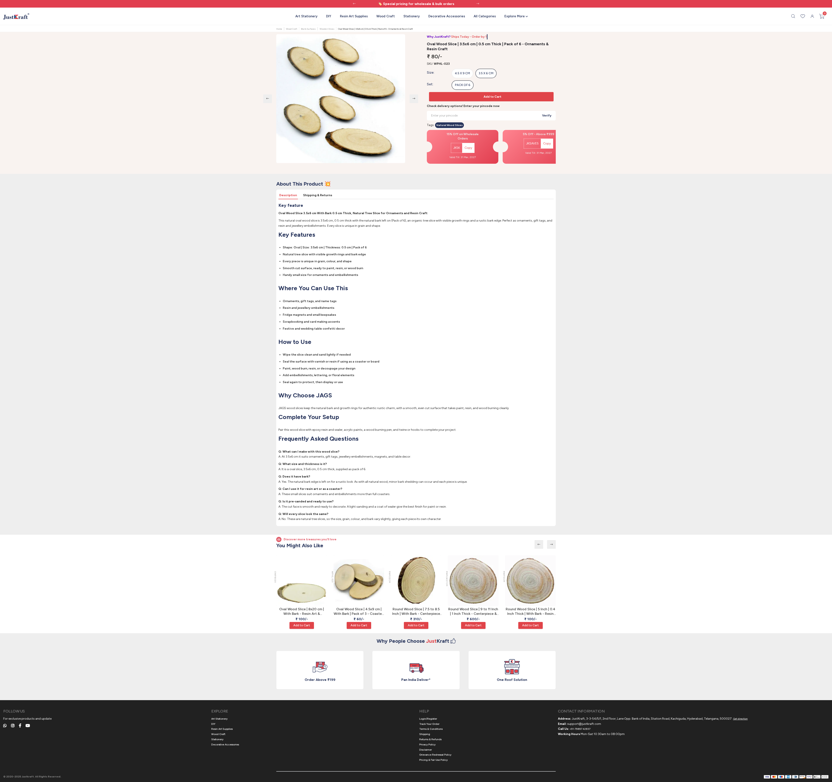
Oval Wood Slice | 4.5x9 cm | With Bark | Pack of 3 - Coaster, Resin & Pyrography (359, 611)
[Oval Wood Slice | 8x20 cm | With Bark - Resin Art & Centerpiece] (301, 580)
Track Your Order (429, 723)
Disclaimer (425, 749)
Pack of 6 (462, 85)
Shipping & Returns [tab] (317, 195)
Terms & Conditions (431, 728)
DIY (328, 16)
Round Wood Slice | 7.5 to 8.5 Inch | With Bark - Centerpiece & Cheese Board (416, 611)
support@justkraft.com (584, 724)
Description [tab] (288, 195)
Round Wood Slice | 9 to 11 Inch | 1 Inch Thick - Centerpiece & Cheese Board (473, 611)
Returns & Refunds (430, 739)
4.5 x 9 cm (462, 73)
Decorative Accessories (446, 16)
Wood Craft (385, 16)
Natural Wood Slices (449, 125)
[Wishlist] (802, 16)
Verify (546, 115)
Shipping (424, 734)
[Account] (812, 16)
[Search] (793, 16)
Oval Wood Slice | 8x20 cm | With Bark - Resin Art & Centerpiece (301, 611)
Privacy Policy (427, 744)
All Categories (485, 16)
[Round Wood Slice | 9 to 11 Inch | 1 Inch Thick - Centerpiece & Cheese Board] (473, 580)
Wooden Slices (327, 29)
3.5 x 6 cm (486, 73)
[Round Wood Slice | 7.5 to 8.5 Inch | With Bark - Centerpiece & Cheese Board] (416, 580)
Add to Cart (492, 97)
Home (279, 29)
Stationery (411, 16)
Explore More (514, 16)
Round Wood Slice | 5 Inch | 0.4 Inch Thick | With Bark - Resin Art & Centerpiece (530, 611)
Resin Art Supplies (354, 16)
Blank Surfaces (308, 29)
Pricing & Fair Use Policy (433, 759)
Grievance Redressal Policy (435, 754)
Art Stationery (306, 16)
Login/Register (428, 718)
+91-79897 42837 (580, 728)
